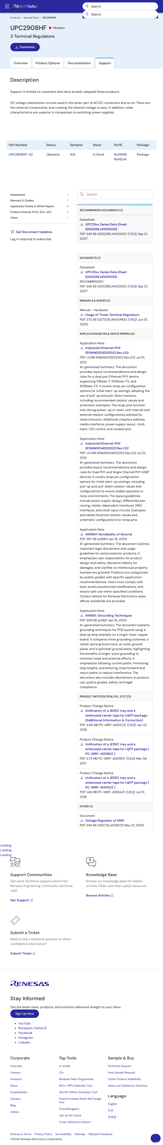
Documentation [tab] (79, 63)
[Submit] (87, 14)
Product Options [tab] (48, 63)
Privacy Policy (43, 1134)
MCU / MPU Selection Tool (75, 1085)
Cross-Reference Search (75, 1122)
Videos (14, 1112)
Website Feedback (100, 1134)
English (112, 1104)
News (13, 1085)
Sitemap (80, 1134)
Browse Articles (98, 895)
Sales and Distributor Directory (127, 1085)
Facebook (25, 1033)
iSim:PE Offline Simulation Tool (78, 1092)
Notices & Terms (20, 1134)
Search (120, 6)
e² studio (64, 1066)
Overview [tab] (21, 63)
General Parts (31, 17)
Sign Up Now (24, 1014)
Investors (16, 1079)
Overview (16, 1066)
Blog (13, 1105)
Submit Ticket (21, 953)
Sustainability (18, 1092)
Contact (15, 1099)
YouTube (24, 1023)
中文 (111, 1110)
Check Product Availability (124, 1079)
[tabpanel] (81, 913)
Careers (15, 1072)
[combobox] (120, 14)
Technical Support (119, 1066)
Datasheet (27, 47)
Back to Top (158, 1142)
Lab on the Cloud (70, 1115)
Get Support (19, 900)
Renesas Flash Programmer (76, 1079)
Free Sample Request (121, 1072)
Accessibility (63, 1134)
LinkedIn (24, 1042)
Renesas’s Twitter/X (32, 1028)
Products (15, 17)
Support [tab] (105, 63)
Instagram (25, 1038)
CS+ (61, 1072)
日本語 (112, 1117)
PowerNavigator (69, 1109)
